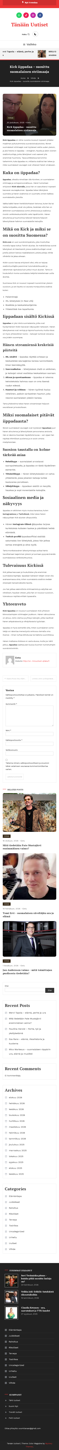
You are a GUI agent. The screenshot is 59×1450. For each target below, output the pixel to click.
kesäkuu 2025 (16, 1174)
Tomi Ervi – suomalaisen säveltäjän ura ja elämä (28, 914)
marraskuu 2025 (18, 1150)
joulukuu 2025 (16, 1144)
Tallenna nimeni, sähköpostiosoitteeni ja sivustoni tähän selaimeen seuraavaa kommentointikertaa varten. (27, 766)
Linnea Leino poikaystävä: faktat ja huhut (44, 679)
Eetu (28, 122)
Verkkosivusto (12, 750)
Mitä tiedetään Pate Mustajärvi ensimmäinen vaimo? (22, 847)
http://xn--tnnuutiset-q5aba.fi (36, 661)
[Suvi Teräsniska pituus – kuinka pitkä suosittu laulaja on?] (11, 1280)
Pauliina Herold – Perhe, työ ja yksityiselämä (25, 1031)
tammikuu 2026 (17, 1138)
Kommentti (11, 704)
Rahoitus (13, 1208)
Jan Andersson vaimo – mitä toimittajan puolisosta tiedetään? (27, 971)
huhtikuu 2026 (17, 1121)
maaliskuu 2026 (17, 1127)
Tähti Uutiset (14, 1400)
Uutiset (13, 1243)
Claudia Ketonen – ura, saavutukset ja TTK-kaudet (35, 1309)
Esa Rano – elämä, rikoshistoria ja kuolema (26, 1041)
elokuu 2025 (15, 1168)
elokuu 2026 (15, 1097)
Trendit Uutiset (15, 1412)
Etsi (7, 986)
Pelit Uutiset (14, 1418)
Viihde (10, 118)
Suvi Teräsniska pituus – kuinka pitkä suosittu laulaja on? (36, 1278)
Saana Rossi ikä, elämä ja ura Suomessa (17, 679)
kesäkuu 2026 (16, 1109)
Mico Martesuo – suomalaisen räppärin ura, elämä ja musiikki (29, 1051)
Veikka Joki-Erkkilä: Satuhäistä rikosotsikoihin (37, 1293)
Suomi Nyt (13, 1406)
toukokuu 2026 (17, 1115)
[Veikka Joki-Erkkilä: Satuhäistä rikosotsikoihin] (11, 1297)
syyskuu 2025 (16, 1162)
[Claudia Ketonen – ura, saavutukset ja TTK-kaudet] (11, 1313)
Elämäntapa (15, 1196)
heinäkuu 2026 (17, 1103)
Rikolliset (13, 1214)
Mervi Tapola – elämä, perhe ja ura (27, 1012)
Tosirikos (13, 1225)
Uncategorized (16, 1231)
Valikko (31, 44)
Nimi (8, 730)
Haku (24, 34)
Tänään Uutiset (29, 24)
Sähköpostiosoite (14, 740)
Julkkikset (14, 1202)
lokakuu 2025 (16, 1156)
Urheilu (13, 1237)
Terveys (13, 1219)
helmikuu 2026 (17, 1132)
